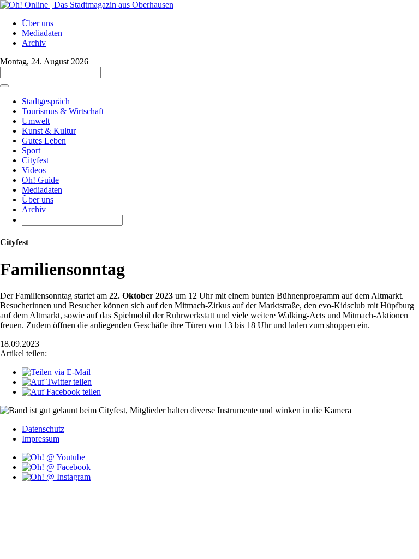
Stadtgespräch (46, 101)
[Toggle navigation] (4, 85)
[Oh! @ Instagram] (56, 476)
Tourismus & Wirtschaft (63, 111)
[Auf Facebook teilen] (61, 391)
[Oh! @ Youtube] (53, 457)
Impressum (40, 438)
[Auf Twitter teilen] (57, 381)
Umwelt (36, 121)
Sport (31, 150)
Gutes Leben (44, 140)
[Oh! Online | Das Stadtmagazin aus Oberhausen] (86, 4)
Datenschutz (43, 428)
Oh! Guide (40, 180)
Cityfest (35, 160)
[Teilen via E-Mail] (56, 372)
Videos (34, 170)
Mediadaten (42, 33)
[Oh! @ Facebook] (56, 467)
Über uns (37, 23)
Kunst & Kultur (49, 130)
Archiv (34, 42)
